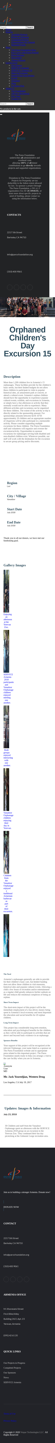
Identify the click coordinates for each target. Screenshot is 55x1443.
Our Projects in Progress (14, 1363)
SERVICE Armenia (12, 1382)
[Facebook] (16, 287)
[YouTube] (26, 1279)
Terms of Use (10, 1413)
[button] (27, 369)
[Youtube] (30, 287)
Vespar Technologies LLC (32, 1432)
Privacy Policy (10, 1421)
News (6, 1377)
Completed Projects (12, 1368)
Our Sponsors (10, 1372)
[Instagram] (23, 287)
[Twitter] (9, 287)
